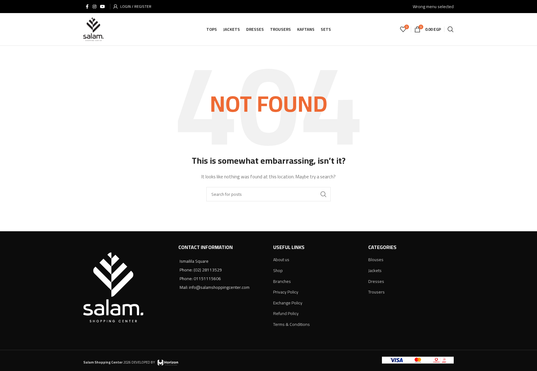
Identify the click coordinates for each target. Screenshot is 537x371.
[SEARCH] (323, 194)
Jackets (375, 270)
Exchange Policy (287, 303)
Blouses (375, 260)
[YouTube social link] (102, 6)
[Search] (450, 29)
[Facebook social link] (87, 6)
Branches (282, 281)
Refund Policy (286, 313)
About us (281, 260)
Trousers (376, 292)
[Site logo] (93, 29)
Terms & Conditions (291, 324)
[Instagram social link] (94, 6)
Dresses (376, 281)
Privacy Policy (285, 292)
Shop (278, 270)
